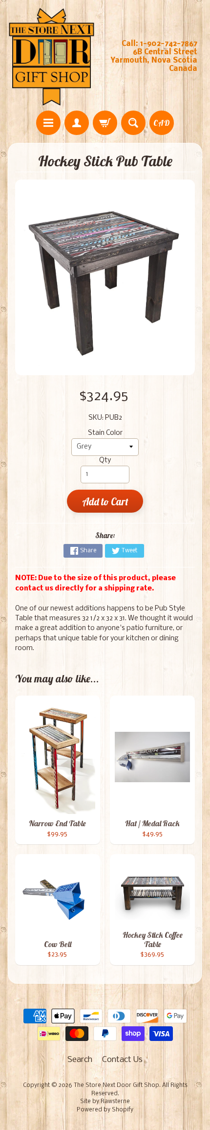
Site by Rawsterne (105, 1102)
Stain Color (105, 433)
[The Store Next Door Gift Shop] (51, 57)
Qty (105, 460)
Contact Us (122, 1059)
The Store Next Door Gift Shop (116, 1085)
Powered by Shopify (105, 1110)
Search (79, 1059)
